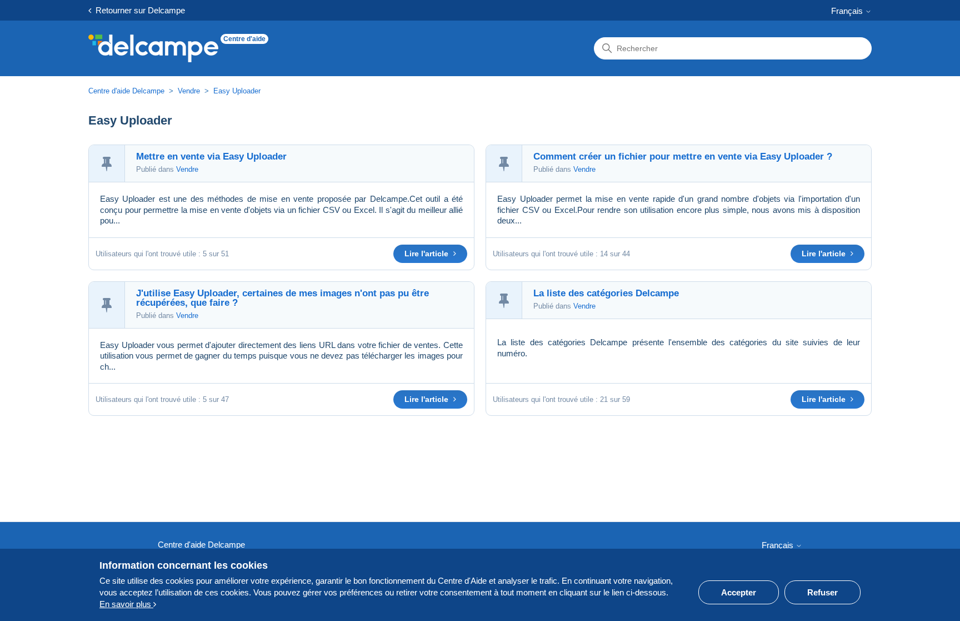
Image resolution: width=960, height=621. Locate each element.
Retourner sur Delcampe (138, 10)
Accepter (738, 592)
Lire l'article (427, 253)
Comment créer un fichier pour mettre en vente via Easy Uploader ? (682, 156)
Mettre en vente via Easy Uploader (211, 156)
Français (848, 11)
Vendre (189, 91)
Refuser (822, 592)
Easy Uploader (237, 91)
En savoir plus (126, 604)
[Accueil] (153, 48)
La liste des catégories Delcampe (606, 293)
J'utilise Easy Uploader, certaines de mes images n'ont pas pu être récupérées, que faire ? (282, 298)
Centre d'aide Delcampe (127, 91)
